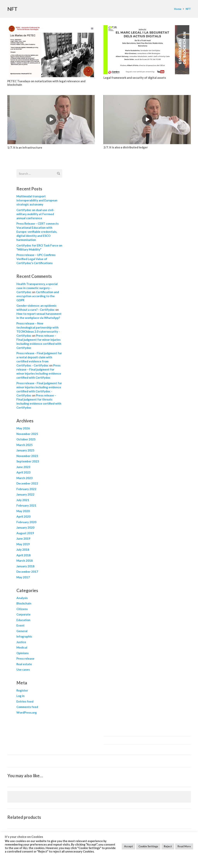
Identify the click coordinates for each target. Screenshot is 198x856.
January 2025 (25, 450)
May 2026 (23, 428)
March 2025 (24, 445)
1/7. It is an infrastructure (24, 147)
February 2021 (26, 505)
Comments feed (27, 707)
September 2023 (27, 461)
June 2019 (23, 538)
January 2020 (25, 527)
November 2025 (27, 434)
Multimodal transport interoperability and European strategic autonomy (36, 200)
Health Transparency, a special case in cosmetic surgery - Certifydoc (37, 288)
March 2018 (24, 560)
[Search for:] (39, 172)
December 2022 (27, 483)
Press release (25, 658)
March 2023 (24, 478)
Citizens (22, 609)
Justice (21, 642)
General (21, 631)
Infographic (24, 636)
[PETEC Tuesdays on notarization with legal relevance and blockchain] (51, 51)
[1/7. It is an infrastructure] (51, 119)
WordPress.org (26, 712)
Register (22, 690)
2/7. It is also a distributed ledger (125, 147)
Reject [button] (168, 846)
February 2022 (26, 489)
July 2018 (22, 549)
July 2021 (22, 500)
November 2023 (27, 456)
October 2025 (26, 439)
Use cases (23, 669)
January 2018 (25, 566)
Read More (184, 846)
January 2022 (25, 494)
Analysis (22, 598)
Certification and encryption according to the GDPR (37, 296)
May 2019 (23, 544)
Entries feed (24, 701)
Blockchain (23, 603)
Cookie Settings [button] (148, 846)
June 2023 (23, 467)
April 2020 (23, 516)
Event (20, 625)
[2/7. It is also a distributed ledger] (147, 119)
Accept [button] (128, 846)
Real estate (24, 664)
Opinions (22, 653)
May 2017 (23, 577)
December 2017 (27, 571)
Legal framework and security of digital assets (134, 77)
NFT (188, 8)
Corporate (23, 614)
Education (23, 620)
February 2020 (26, 522)
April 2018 (23, 555)
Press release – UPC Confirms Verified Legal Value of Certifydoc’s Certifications (35, 259)
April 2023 (23, 472)
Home (177, 8)
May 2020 (23, 511)
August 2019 (25, 533)
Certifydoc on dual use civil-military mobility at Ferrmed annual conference (35, 214)
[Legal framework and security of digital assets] (147, 49)
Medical (21, 647)
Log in (20, 696)
